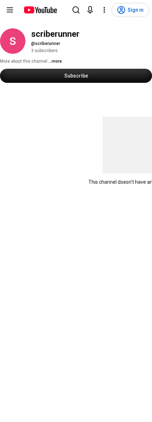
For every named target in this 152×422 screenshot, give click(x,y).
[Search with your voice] (90, 10)
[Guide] (10, 10)
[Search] (76, 10)
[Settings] (104, 10)
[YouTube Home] (40, 10)
